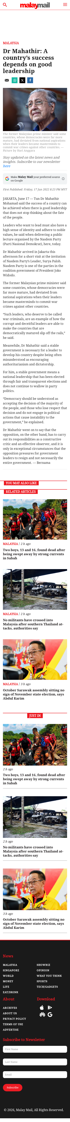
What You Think (49, 975)
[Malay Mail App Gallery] (42, 1017)
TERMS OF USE (13, 1024)
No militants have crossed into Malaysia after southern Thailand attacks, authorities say (33, 624)
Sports (42, 981)
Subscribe (12, 1087)
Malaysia (11, 43)
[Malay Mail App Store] (41, 1010)
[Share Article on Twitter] (22, 82)
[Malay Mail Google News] (50, 1017)
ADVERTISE (11, 1029)
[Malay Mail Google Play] (50, 1010)
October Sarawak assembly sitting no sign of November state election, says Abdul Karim (33, 694)
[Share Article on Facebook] (30, 82)
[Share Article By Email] (7, 82)
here (6, 166)
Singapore (11, 970)
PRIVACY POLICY (14, 1018)
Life (6, 986)
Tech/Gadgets (47, 986)
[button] (63, 178)
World (8, 975)
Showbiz (43, 964)
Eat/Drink (10, 992)
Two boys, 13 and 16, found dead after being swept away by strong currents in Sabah (34, 554)
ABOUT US (10, 1013)
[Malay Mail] (35, 8)
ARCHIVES (10, 1007)
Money (8, 981)
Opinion (43, 970)
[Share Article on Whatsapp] (15, 82)
